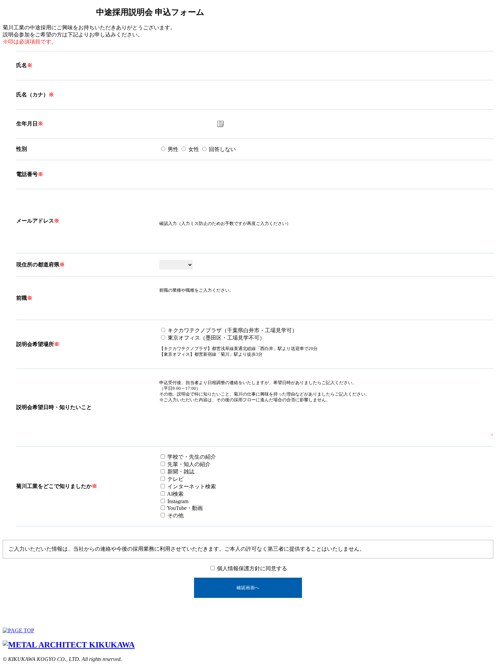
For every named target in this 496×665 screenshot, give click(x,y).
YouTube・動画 (184, 508)
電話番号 (27, 174)
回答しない (222, 149)
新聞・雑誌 (180, 471)
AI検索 (175, 494)
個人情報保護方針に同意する (251, 568)
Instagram (177, 501)
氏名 (21, 65)
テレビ (175, 479)
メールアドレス (35, 221)
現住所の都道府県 (37, 264)
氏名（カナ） (32, 94)
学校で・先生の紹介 (191, 457)
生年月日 (27, 123)
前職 (21, 298)
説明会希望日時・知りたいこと (54, 407)
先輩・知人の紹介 (188, 464)
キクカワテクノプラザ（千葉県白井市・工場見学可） (231, 330)
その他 (175, 515)
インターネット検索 (191, 486)
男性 (172, 149)
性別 (21, 149)
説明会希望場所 (35, 344)
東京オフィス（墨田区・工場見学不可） (215, 338)
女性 (193, 149)
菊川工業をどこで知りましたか (54, 486)
